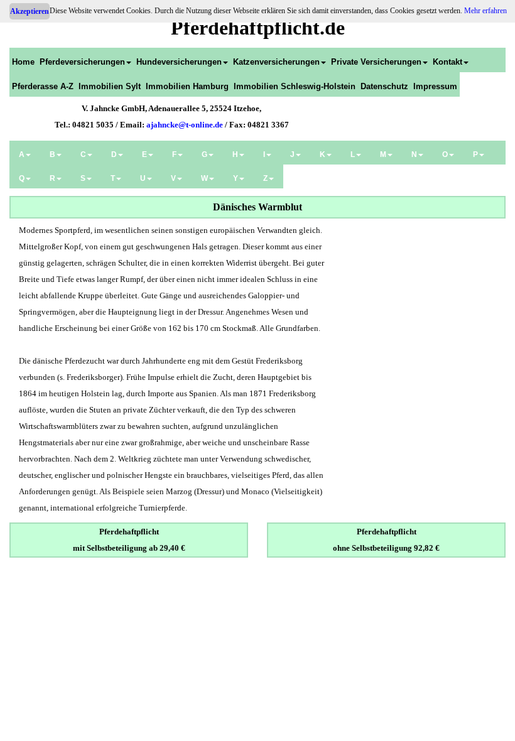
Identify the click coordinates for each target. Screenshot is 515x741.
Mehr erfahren (485, 10)
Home (23, 62)
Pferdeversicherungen (82, 62)
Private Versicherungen (376, 62)
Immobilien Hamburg (187, 86)
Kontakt (447, 62)
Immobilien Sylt (110, 86)
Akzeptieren (29, 11)
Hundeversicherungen (179, 62)
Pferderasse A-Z (42, 86)
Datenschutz (384, 86)
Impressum (435, 86)
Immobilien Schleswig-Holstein (294, 86)
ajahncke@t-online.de (184, 124)
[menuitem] (23, 60)
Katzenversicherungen (276, 62)
